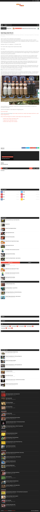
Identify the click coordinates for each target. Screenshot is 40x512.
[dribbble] (35, 0)
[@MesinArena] (34, 0)
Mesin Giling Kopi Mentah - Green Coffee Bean (11, 287)
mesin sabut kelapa (4, 111)
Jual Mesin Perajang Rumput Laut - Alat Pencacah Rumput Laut (13, 356)
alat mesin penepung (11, 28)
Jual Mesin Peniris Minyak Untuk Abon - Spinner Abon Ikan (12, 258)
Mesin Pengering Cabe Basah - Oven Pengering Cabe (13, 393)
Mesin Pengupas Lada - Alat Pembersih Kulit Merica (12, 472)
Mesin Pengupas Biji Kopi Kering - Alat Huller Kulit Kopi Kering (13, 292)
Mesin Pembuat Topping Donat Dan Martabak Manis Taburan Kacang (15, 452)
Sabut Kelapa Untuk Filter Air (18, 113)
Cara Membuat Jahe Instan (8, 371)
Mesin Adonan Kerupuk (9, 413)
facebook (37, 168)
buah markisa (34, 28)
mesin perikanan (14, 326)
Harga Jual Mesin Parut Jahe (9, 375)
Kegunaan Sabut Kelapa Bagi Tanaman (10, 120)
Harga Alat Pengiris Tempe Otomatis (10, 445)
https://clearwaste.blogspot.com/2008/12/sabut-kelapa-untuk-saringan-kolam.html (16, 116)
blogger (31, 168)
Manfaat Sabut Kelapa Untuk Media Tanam (10, 118)
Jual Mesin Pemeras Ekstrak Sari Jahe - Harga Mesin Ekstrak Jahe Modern (15, 379)
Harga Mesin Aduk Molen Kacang (10, 465)
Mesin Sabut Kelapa (8, 500)
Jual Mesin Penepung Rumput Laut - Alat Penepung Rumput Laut (13, 364)
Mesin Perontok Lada (8, 476)
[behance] (38, 0)
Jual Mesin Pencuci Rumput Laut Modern (10, 360)
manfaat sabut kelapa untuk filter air (18, 34)
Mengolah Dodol (7, 224)
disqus (34, 168)
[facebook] (33, 0)
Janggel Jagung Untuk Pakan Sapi (9, 232)
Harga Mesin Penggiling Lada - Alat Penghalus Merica (13, 485)
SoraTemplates (6, 510)
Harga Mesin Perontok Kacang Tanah (11, 461)
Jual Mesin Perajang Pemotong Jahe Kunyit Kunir (11, 383)
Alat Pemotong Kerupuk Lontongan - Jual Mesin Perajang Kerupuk (14, 426)
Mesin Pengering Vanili (9, 398)
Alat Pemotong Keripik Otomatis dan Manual (11, 433)
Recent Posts (10, 262)
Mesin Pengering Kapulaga (9, 402)
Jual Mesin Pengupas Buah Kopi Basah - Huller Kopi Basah (12, 296)
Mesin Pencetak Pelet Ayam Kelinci (10, 236)
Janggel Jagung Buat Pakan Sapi (9, 245)
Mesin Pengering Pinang (9, 406)
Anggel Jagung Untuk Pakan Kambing (10, 253)
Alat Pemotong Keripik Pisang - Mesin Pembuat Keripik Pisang (14, 441)
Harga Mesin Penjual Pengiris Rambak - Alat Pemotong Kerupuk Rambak (15, 421)
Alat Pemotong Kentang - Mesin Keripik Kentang (12, 437)
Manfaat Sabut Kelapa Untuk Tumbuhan (10, 121)
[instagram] (37, 0)
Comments (29, 262)
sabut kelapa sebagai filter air (29, 34)
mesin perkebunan (21, 326)
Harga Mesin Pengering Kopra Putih (10, 504)
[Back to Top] (38, 510)
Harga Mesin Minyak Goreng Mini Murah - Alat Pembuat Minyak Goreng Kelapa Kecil (17, 491)
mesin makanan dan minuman (5, 326)
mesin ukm (9, 328)
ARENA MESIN (13, 510)
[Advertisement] (20, 15)
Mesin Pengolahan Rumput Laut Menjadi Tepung (11, 351)
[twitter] (33, 510)
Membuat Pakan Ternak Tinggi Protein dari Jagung (21, 28)
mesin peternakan (29, 326)
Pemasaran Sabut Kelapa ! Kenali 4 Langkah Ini (12, 496)
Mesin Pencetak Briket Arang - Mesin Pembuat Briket (12, 219)
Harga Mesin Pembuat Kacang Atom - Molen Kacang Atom (13, 456)
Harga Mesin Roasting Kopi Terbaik (10, 283)
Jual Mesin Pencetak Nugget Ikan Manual (10, 228)
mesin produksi (3, 328)
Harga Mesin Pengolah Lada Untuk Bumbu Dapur (12, 480)
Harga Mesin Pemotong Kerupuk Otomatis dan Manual (13, 417)
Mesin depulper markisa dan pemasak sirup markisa (12, 249)
